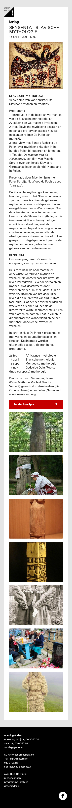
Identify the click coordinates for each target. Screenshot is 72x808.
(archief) (23, 782)
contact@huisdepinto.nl (18, 766)
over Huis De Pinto (15, 774)
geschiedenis (12, 786)
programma (11, 782)
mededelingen (12, 778)
